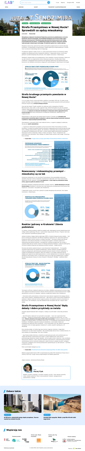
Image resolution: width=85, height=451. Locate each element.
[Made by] (77, 448)
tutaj (39, 346)
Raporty (63, 2)
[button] (15, 25)
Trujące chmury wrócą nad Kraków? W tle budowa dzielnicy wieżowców (50, 138)
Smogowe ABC (70, 2)
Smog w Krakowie (46, 23)
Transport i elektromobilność (57, 7)
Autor (34, 369)
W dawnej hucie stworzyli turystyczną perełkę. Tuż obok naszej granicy (50, 349)
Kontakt (78, 2)
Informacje (25, 23)
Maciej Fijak (32, 33)
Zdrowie (21, 7)
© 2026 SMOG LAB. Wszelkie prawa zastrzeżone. (41, 447)
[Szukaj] (48, 2)
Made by (70, 448)
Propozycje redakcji (34, 23)
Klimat (36, 7)
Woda (78, 7)
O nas (57, 2)
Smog (6, 7)
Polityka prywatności (9, 447)
